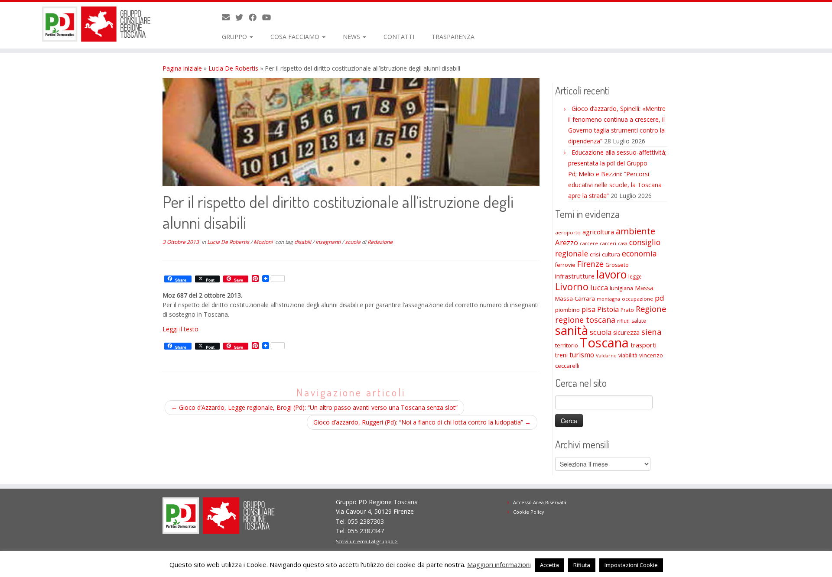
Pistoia (608, 309)
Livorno (571, 286)
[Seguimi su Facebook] (255, 17)
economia (639, 253)
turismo (581, 355)
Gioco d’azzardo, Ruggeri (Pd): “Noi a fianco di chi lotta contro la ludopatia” (422, 422)
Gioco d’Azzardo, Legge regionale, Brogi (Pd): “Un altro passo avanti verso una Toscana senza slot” (314, 407)
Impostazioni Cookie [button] (631, 565)
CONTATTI (399, 36)
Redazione (380, 242)
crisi (595, 254)
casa (622, 243)
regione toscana (585, 319)
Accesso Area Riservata (539, 502)
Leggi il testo (180, 329)
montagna (608, 298)
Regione (651, 308)
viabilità (627, 355)
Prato (627, 309)
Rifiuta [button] (581, 565)
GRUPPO (235, 36)
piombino (567, 310)
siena (651, 331)
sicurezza (626, 332)
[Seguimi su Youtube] (269, 17)
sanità (571, 330)
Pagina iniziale (182, 68)
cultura (611, 254)
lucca (599, 287)
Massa (644, 288)
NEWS (352, 36)
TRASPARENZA (453, 36)
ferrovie (565, 265)
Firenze (590, 264)
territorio (566, 345)
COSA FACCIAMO (295, 36)
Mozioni (264, 242)
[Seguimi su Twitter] (242, 17)
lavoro (611, 274)
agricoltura (598, 231)
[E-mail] (228, 17)
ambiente (635, 231)
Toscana (604, 342)
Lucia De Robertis (233, 68)
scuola (353, 242)
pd (659, 298)
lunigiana (621, 288)
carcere (589, 243)
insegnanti (328, 242)
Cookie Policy (528, 512)
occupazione (637, 298)
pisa (588, 309)
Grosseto (617, 265)
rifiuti (623, 321)
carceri (608, 243)
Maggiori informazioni (499, 564)
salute (638, 320)
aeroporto (568, 232)
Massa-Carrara (575, 298)
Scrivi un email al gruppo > (367, 541)
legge (635, 276)
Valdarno (606, 355)
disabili (303, 242)
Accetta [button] (549, 565)
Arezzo (566, 242)
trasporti (643, 344)
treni (561, 355)
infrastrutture (575, 276)
